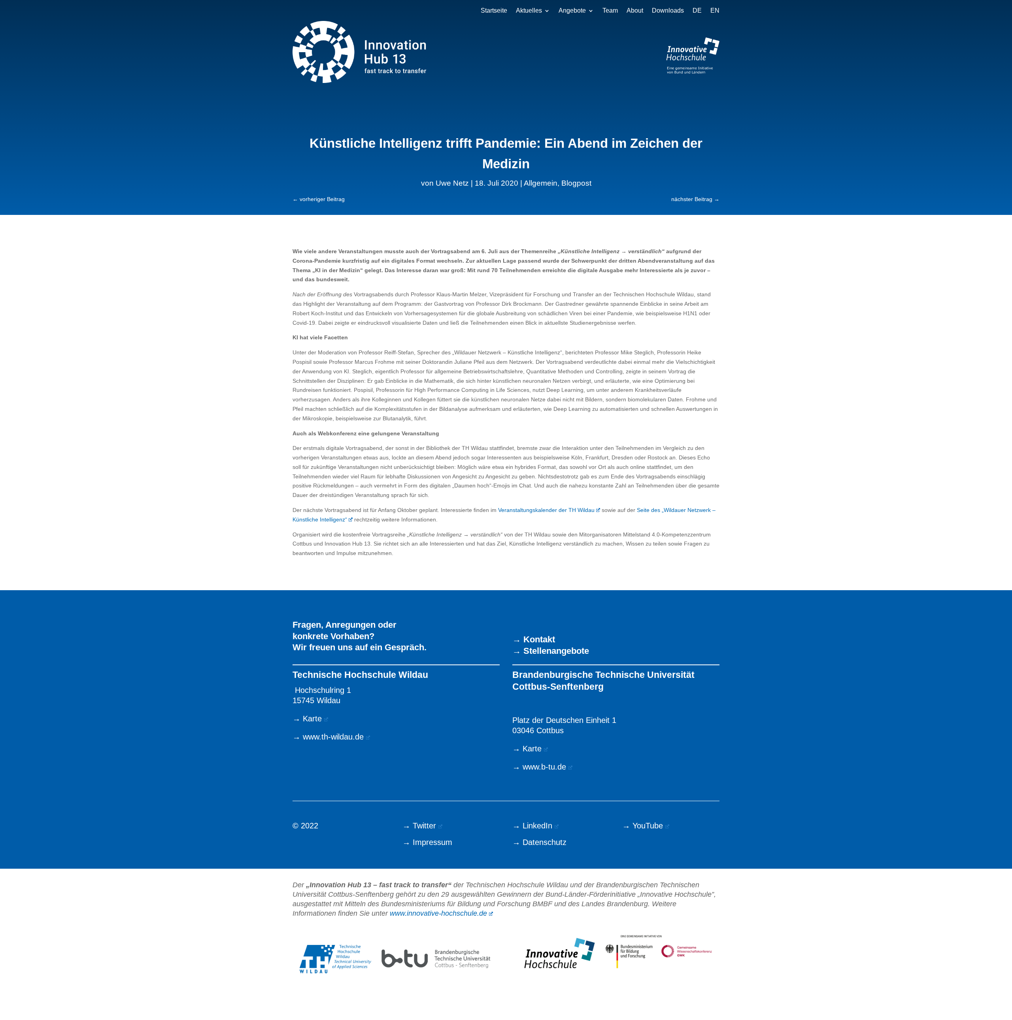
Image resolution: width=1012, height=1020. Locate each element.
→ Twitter (419, 825)
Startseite (494, 11)
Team (610, 11)
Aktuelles (529, 11)
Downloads (668, 11)
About (635, 11)
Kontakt (539, 639)
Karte (312, 718)
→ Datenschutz (539, 842)
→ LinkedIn (532, 825)
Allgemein (540, 183)
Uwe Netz (452, 183)
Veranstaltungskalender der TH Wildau (546, 510)
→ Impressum (427, 842)
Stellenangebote (556, 651)
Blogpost (576, 183)
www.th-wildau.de (333, 736)
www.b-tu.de (544, 766)
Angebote (572, 11)
